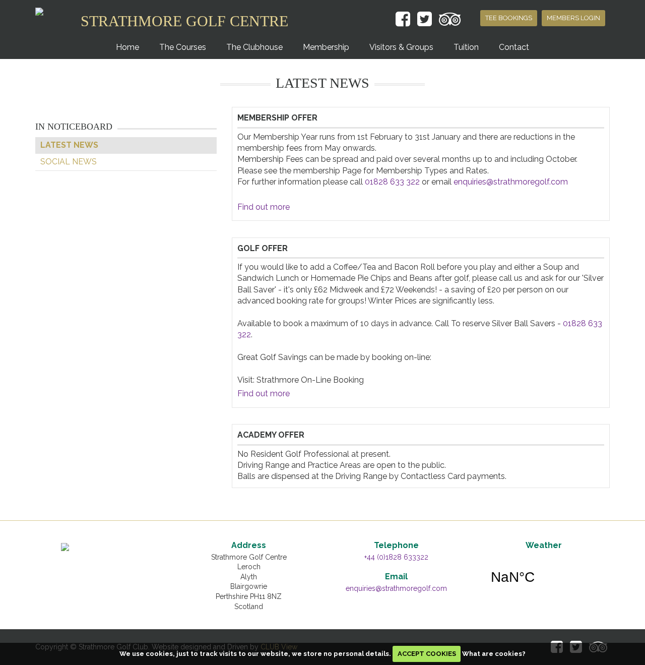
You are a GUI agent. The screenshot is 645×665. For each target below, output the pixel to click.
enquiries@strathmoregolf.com (511, 182)
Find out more (263, 207)
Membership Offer (277, 118)
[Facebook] (403, 20)
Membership (326, 47)
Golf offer (262, 248)
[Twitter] (424, 20)
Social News (68, 161)
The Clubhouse (254, 47)
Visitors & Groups (401, 47)
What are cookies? (494, 653)
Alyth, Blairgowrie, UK (544, 577)
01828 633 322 (392, 182)
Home (127, 47)
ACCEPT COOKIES (427, 653)
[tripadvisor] (450, 20)
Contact (514, 47)
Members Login (573, 18)
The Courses (182, 47)
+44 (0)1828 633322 (396, 557)
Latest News (69, 145)
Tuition (466, 47)
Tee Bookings (508, 18)
